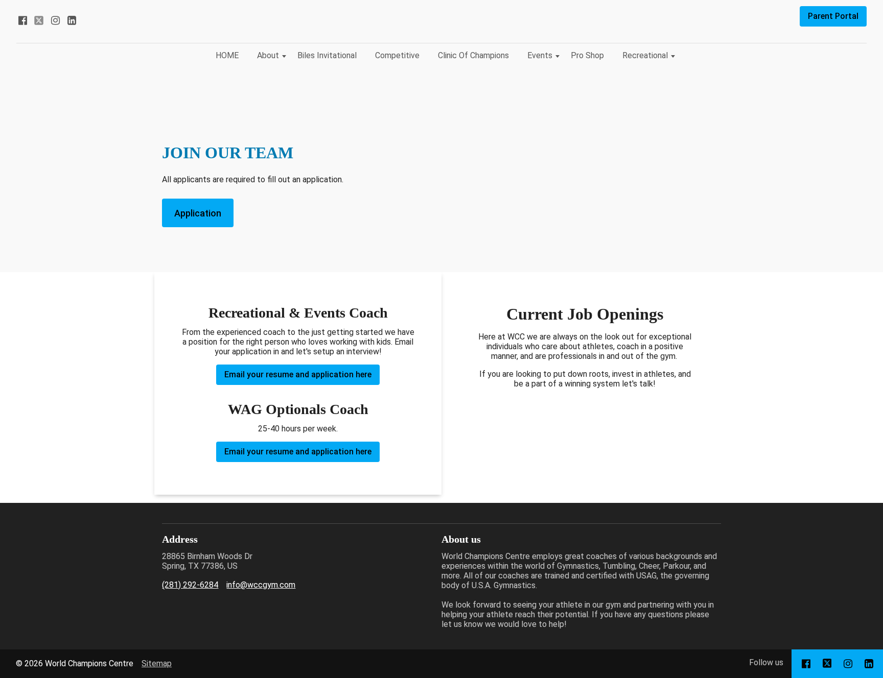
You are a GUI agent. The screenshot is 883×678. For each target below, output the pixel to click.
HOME (227, 55)
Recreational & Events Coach (298, 313)
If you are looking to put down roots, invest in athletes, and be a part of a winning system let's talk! (585, 379)
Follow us (766, 662)
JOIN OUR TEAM (227, 152)
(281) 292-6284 (190, 585)
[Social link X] (39, 20)
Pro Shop (587, 55)
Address (180, 539)
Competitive (397, 55)
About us (461, 539)
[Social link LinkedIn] (71, 20)
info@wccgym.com (260, 585)
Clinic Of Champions (473, 55)
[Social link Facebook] (22, 20)
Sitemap (157, 663)
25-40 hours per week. (298, 428)
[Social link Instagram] (55, 20)
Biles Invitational (327, 55)
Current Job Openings (584, 314)
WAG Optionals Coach (298, 409)
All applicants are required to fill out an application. (252, 179)
